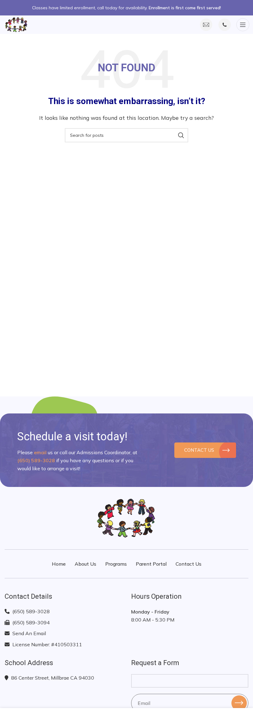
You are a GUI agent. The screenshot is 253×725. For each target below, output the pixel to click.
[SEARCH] (181, 135)
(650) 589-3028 (36, 460)
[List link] (63, 612)
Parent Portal (151, 564)
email (40, 452)
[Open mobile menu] (242, 25)
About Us (85, 564)
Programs (116, 564)
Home (59, 564)
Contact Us (199, 450)
